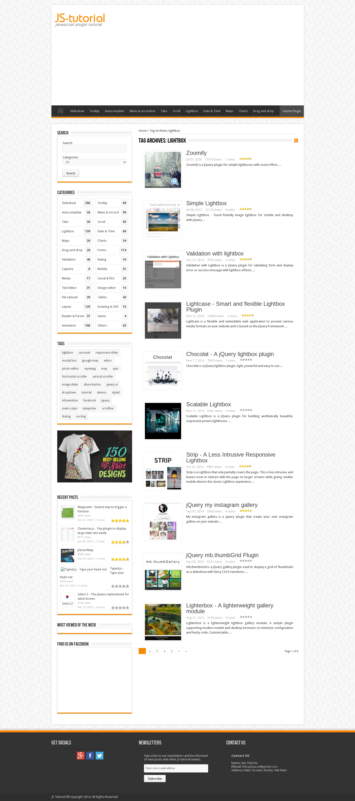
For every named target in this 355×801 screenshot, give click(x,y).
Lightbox (192, 111)
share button (92, 384)
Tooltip (94, 111)
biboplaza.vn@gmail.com (259, 766)
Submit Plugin (291, 111)
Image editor (112, 288)
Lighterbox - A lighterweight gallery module (229, 608)
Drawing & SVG (112, 306)
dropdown (69, 392)
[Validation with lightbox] (163, 288)
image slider (70, 384)
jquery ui (112, 384)
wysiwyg (90, 368)
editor (108, 360)
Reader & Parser (76, 316)
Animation (76, 325)
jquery (105, 400)
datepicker (89, 408)
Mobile (112, 269)
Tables (112, 297)
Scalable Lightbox (208, 404)
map (104, 368)
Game (112, 316)
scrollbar (108, 408)
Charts (243, 111)
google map (90, 360)
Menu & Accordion (142, 111)
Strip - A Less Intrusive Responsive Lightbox (230, 457)
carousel (84, 352)
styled (116, 392)
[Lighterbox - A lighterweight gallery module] (163, 640)
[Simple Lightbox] (163, 238)
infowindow (70, 400)
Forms (112, 250)
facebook (89, 400)
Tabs (164, 111)
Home (60, 111)
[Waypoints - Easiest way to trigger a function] (67, 518)
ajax (115, 368)
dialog (66, 416)
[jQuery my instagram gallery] (163, 539)
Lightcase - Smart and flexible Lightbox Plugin (235, 306)
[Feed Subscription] (296, 140)
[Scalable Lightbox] (163, 439)
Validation (76, 259)
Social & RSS (112, 278)
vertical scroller (102, 376)
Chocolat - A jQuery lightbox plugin (230, 354)
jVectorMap (85, 550)
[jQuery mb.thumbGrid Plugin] (163, 590)
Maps (230, 111)
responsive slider (107, 352)
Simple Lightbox (206, 203)
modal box (69, 360)
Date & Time (211, 111)
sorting (81, 416)
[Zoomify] (163, 187)
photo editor (70, 368)
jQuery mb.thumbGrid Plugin (222, 555)
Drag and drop (263, 111)
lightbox (67, 352)
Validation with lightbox (215, 253)
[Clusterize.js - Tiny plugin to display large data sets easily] (67, 540)
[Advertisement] (177, 68)
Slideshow (77, 111)
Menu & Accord (112, 212)
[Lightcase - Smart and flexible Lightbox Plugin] (163, 338)
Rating (112, 259)
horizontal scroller (74, 376)
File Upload (76, 297)
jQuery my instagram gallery (222, 505)
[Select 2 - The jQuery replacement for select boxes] (67, 606)
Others (112, 325)
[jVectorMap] (67, 561)
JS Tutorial (58, 797)
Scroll (176, 111)
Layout (76, 306)
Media (76, 278)
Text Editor (76, 288)
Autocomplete (114, 111)
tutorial (87, 392)
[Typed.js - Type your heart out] (83, 569)
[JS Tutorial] (80, 23)
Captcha (76, 269)
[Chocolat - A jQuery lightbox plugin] (163, 389)
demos (101, 392)
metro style (69, 408)
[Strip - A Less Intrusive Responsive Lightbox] (163, 489)
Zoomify (196, 153)
